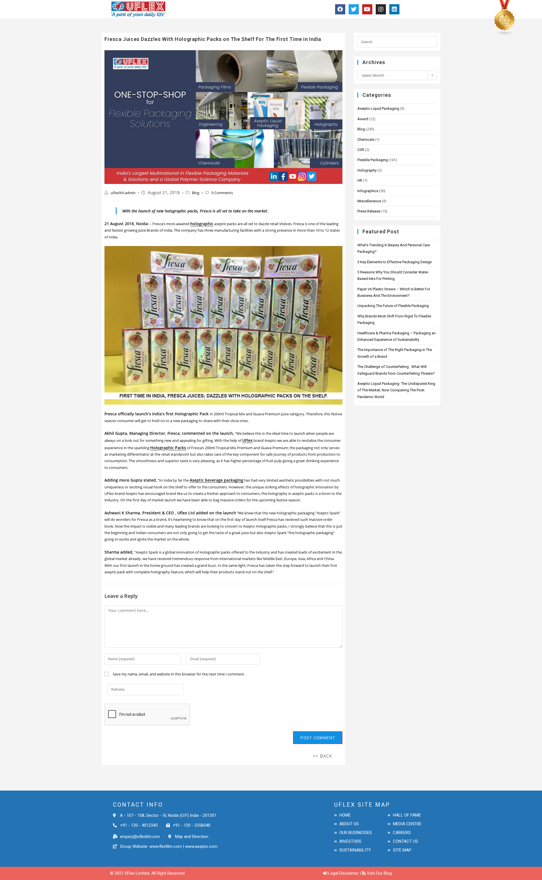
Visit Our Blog (379, 873)
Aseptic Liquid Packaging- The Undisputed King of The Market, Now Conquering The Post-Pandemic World (396, 390)
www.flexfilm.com (165, 846)
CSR (360, 150)
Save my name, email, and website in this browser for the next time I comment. (179, 674)
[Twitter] (354, 9)
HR (359, 180)
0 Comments (222, 192)
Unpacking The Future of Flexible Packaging (393, 306)
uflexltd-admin (123, 192)
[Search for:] (397, 41)
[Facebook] (340, 9)
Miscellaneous (369, 201)
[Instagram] (381, 9)
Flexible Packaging (372, 160)
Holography (367, 170)
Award (362, 119)
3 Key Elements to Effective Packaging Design (394, 262)
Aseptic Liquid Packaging (378, 108)
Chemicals (365, 139)
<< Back (322, 756)
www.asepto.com (201, 846)
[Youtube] (367, 9)
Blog (195, 192)
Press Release (368, 211)
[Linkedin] (394, 9)
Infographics (367, 191)
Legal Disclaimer (343, 873)
